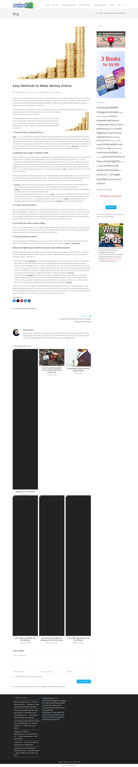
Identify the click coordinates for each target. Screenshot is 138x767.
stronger (115, 174)
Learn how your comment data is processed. (51, 686)
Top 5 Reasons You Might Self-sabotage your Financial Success (51, 639)
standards (101, 174)
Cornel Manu (19, 92)
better (114, 107)
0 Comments (56, 92)
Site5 (64, 169)
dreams (114, 112)
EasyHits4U (32, 261)
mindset (113, 152)
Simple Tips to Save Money (25, 492)
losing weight (109, 144)
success (101, 179)
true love (111, 179)
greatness (102, 128)
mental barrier (116, 148)
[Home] (96, 13)
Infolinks (17, 184)
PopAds (17, 189)
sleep (120, 170)
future (120, 124)
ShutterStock (75, 243)
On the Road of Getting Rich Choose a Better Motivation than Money (52, 370)
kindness (106, 140)
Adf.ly (14, 137)
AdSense (52, 194)
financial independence (22, 308)
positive (104, 161)
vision (118, 179)
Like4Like (30, 275)
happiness (102, 132)
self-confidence (106, 165)
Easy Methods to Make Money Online (114, 13)
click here (75, 146)
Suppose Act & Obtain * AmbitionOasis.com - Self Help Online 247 (26, 734)
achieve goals (103, 107)
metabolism (102, 152)
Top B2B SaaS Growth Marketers (108, 261)
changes (101, 112)
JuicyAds (59, 201)
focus (114, 124)
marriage (107, 148)
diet (108, 112)
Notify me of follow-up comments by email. (29, 676)
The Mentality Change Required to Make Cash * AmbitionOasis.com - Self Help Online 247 (26, 723)
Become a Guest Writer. (114, 259)
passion (106, 156)
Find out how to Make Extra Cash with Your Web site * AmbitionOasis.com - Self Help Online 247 (26, 712)
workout (101, 183)
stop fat (108, 175)
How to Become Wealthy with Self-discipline (25, 639)
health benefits (115, 133)
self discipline (112, 169)
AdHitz (66, 199)
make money (33, 308)
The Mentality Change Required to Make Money (78, 370)
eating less (104, 116)
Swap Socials (18, 742)
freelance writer (70, 338)
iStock (67, 243)
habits (118, 128)
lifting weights (113, 140)
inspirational (103, 136)
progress (114, 161)
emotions (113, 116)
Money (44, 92)
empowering (103, 120)
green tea (111, 128)
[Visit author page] (16, 332)
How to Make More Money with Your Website (78, 639)
